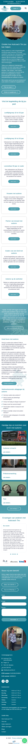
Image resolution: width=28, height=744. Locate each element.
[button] (25, 8)
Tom (4, 499)
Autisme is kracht (9, 448)
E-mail (3, 601)
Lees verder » (6, 452)
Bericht (3, 607)
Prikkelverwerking (9, 473)
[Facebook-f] (3, 681)
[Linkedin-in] (7, 681)
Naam (3, 595)
